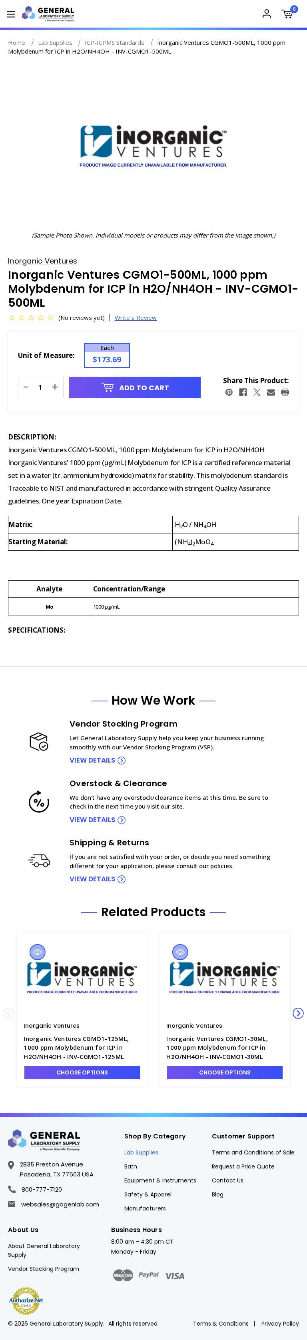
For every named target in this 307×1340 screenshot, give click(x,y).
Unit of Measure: (46, 355)
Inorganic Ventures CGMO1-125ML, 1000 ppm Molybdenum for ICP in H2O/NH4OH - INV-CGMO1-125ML (76, 1047)
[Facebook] (243, 392)
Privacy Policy (280, 1324)
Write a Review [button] (136, 318)
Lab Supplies (141, 1152)
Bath (130, 1166)
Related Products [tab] (153, 912)
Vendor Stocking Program (43, 1269)
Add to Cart (143, 388)
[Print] (285, 392)
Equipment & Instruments (160, 1180)
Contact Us (227, 1180)
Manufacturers (145, 1208)
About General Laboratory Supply (44, 1250)
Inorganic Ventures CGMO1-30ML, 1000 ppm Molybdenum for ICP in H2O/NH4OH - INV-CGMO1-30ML (217, 1047)
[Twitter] (257, 392)
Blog (217, 1194)
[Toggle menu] (11, 14)
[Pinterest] (229, 392)
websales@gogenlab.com (60, 1204)
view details (92, 760)
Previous (9, 1013)
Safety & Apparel (147, 1194)
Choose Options (82, 1072)
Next (298, 1013)
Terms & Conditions (221, 1324)
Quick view (38, 952)
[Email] (271, 392)
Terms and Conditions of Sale (253, 1152)
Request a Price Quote (243, 1166)
